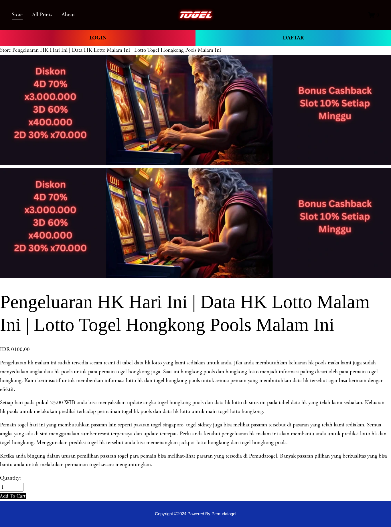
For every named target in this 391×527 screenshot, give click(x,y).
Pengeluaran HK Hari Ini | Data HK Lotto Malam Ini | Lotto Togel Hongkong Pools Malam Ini (116, 50)
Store (5, 50)
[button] (13, 496)
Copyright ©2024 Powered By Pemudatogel (195, 513)
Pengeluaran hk (16, 362)
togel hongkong (133, 371)
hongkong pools (186, 402)
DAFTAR (293, 38)
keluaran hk (301, 362)
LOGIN (97, 38)
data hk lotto (228, 402)
